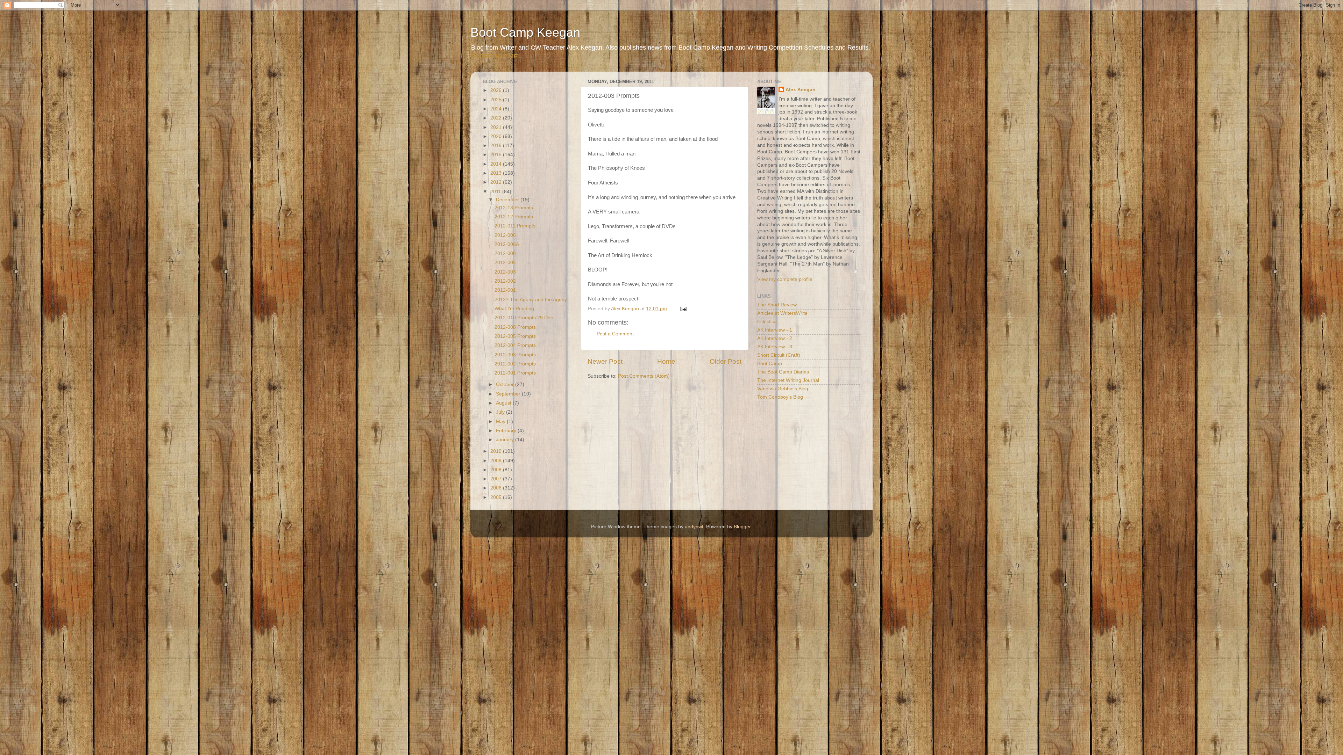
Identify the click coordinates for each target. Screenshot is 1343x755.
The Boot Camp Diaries (783, 372)
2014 (496, 164)
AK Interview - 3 (774, 346)
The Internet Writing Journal (788, 380)
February (507, 430)
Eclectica (767, 321)
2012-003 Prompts (515, 354)
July (501, 412)
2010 (496, 451)
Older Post (725, 361)
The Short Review (777, 304)
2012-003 (505, 272)
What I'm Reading (514, 308)
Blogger (742, 526)
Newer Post (605, 361)
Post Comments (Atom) (644, 376)
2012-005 (505, 253)
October (505, 384)
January (505, 439)
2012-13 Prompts (514, 207)
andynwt (694, 526)
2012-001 (505, 290)
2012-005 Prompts (515, 336)
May (501, 421)
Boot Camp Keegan (525, 32)
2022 (496, 118)
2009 (496, 460)
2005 (496, 497)
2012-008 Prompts (515, 327)
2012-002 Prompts (515, 363)
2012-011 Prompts (515, 225)
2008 (496, 469)
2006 (496, 488)
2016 (496, 145)
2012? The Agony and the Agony (531, 299)
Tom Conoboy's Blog (780, 397)
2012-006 (505, 235)
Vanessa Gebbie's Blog (782, 388)
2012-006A (507, 244)
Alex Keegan (801, 89)
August (504, 403)
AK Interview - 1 (774, 330)
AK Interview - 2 (774, 338)
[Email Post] (683, 308)
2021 (496, 127)
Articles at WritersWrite (782, 313)
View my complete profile (784, 279)
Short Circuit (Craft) (778, 355)
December (508, 199)
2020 (496, 136)
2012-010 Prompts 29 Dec (524, 317)
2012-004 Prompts (515, 345)
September (509, 394)
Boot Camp (769, 363)
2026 (496, 90)
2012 (496, 182)
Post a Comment (615, 333)
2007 (496, 478)
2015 (496, 154)
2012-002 (505, 281)
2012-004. (506, 262)
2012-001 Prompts (515, 373)
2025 (496, 99)
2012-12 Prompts (514, 216)
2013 (496, 173)
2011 (496, 191)
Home (666, 361)
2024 (496, 108)
